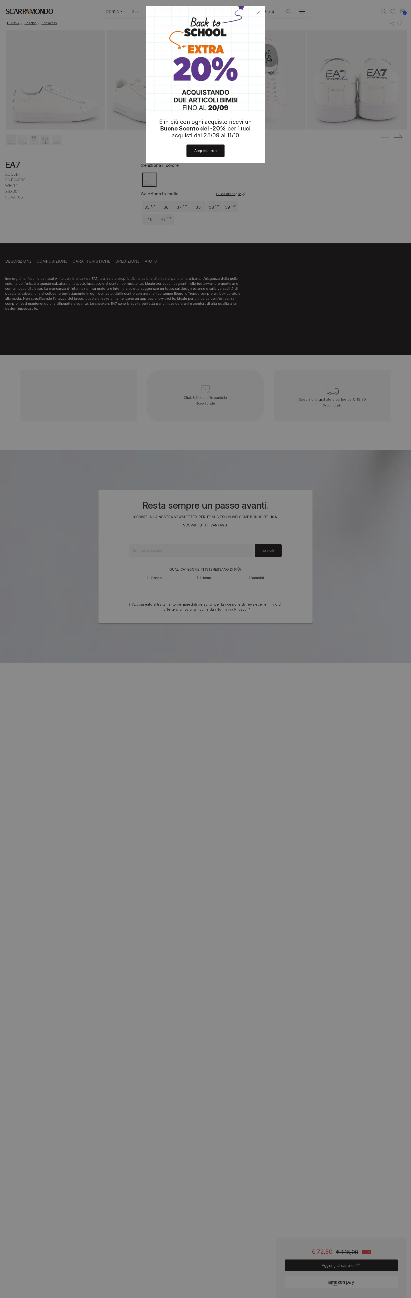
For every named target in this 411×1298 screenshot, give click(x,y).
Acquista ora (205, 150)
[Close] (258, 12)
